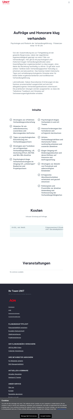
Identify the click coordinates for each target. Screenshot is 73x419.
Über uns (11, 387)
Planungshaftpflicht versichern (17, 328)
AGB (9, 310)
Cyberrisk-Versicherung (15, 351)
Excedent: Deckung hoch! (16, 331)
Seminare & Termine (14, 377)
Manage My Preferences (29, 416)
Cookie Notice (61, 409)
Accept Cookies (45, 416)
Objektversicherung (14, 334)
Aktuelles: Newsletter (15, 374)
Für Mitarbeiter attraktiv (15, 361)
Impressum (11, 307)
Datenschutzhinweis (13, 313)
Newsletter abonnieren (15, 394)
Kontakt (10, 391)
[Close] (70, 400)
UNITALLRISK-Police (14, 348)
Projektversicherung (14, 338)
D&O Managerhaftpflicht (15, 364)
